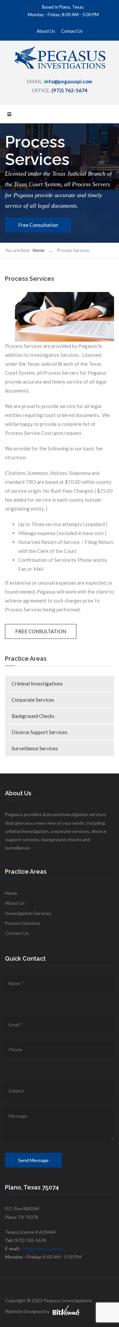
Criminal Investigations (37, 683)
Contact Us (72, 31)
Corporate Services (33, 700)
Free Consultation (38, 225)
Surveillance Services (35, 748)
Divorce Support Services (39, 732)
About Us (46, 31)
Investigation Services (28, 913)
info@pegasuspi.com (42, 1248)
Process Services (22, 923)
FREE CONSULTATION (40, 631)
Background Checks (33, 716)
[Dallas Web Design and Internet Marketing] (66, 1308)
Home (38, 250)
